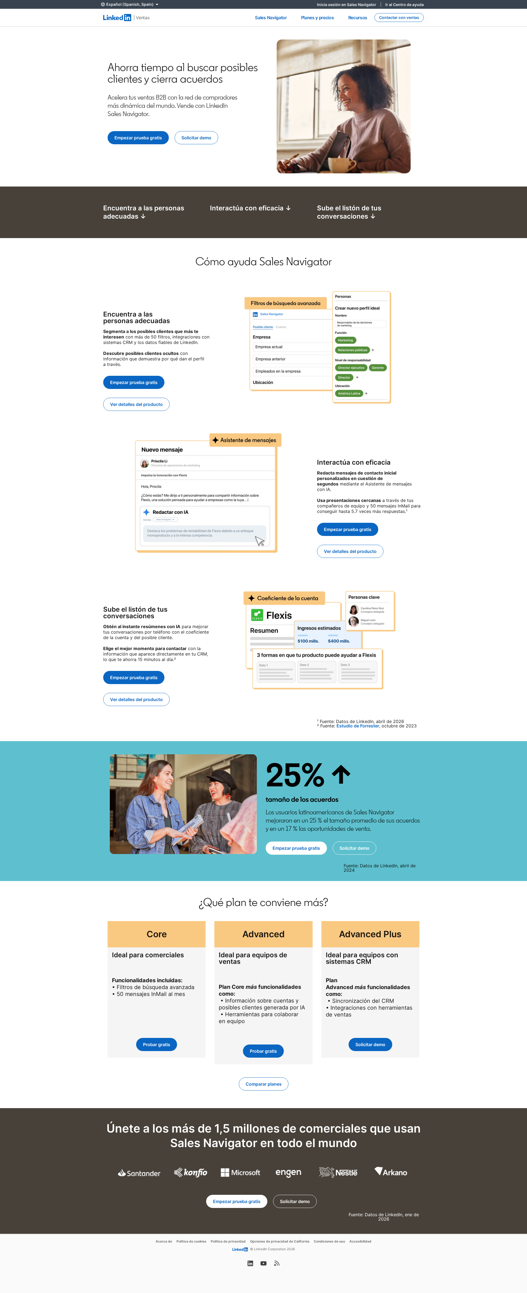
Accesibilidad (360, 1241)
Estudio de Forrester (358, 726)
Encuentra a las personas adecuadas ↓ (143, 212)
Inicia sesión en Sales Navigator (349, 4)
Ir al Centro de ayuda (404, 4)
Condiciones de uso (329, 1241)
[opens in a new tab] (250, 1265)
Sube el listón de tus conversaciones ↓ (349, 212)
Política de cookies (191, 1241)
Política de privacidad (228, 1241)
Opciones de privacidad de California (279, 1241)
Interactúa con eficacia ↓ (250, 208)
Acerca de (164, 1241)
